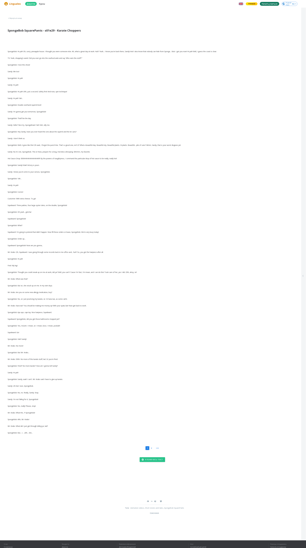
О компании (8, 547)
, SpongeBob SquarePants (173, 508)
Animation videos (137, 508)
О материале (154, 513)
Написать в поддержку (278, 547)
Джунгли (65, 547)
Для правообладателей (127, 547)
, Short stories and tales (153, 508)
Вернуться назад (16, 18)
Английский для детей (198, 547)
